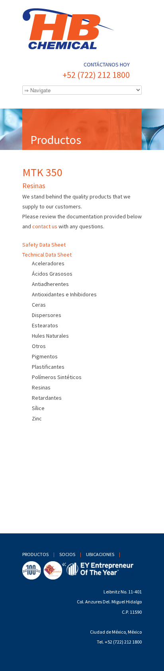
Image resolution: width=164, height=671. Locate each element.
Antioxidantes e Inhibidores (64, 294)
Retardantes (47, 397)
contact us (44, 226)
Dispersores (46, 315)
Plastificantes (48, 366)
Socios (67, 554)
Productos (35, 554)
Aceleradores (48, 263)
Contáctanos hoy (107, 64)
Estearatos (45, 325)
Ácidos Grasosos (52, 273)
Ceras (39, 304)
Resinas (41, 387)
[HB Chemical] (82, 29)
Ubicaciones (100, 554)
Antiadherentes (50, 284)
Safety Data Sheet (44, 244)
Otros (39, 346)
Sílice (38, 408)
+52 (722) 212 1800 (96, 74)
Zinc (37, 418)
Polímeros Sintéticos (57, 377)
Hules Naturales (50, 335)
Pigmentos (45, 356)
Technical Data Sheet (47, 254)
